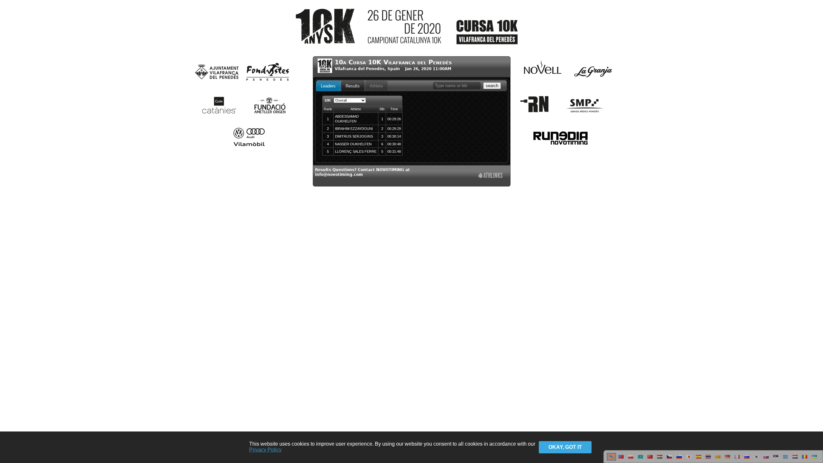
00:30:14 (394, 136)
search (492, 85)
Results (353, 86)
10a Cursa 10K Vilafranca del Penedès (393, 62)
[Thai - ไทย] (708, 459)
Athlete (376, 86)
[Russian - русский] (746, 459)
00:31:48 (394, 151)
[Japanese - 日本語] (688, 459)
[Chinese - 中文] (621, 459)
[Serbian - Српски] (775, 459)
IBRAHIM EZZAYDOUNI (354, 129)
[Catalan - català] (717, 459)
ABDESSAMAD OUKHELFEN (347, 118)
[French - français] (737, 459)
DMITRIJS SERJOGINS (354, 136)
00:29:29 (394, 129)
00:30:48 (394, 144)
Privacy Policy (265, 449)
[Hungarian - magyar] (659, 459)
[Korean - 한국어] (756, 459)
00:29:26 (394, 119)
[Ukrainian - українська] (814, 459)
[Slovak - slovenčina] (766, 459)
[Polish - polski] (630, 459)
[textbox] (457, 86)
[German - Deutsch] (727, 459)
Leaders (328, 86)
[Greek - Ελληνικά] (785, 459)
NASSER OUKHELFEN (353, 144)
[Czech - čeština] (669, 459)
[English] (611, 459)
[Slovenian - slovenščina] (679, 459)
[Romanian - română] (804, 459)
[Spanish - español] (698, 459)
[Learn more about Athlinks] (490, 176)
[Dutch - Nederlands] (795, 459)
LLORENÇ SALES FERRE (355, 151)
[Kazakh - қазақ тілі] (640, 459)
